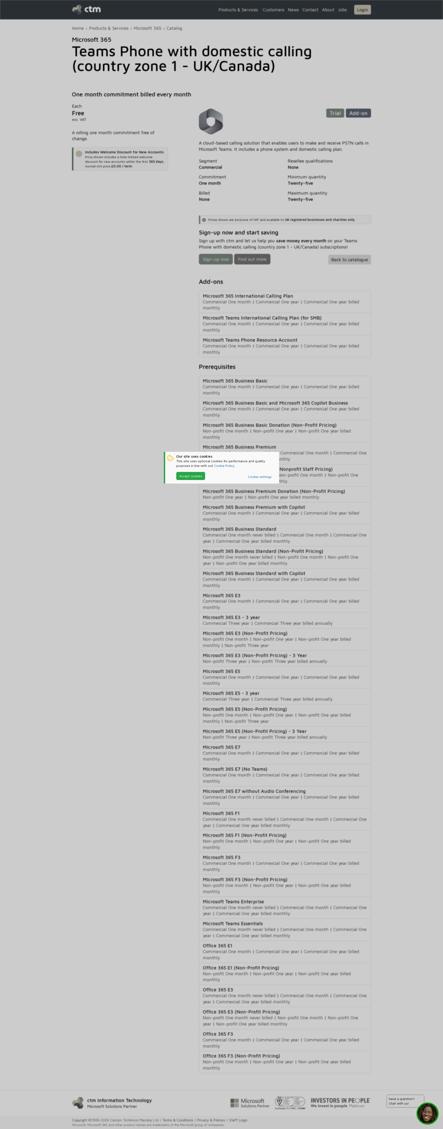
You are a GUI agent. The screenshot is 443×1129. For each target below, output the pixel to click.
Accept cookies (190, 476)
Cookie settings (260, 477)
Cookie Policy (224, 466)
